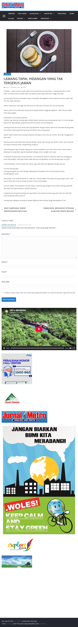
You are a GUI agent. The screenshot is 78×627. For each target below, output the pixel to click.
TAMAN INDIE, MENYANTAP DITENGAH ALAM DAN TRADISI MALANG (58, 209)
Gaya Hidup (22, 14)
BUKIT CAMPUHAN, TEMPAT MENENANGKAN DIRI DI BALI (15, 209)
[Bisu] (70, 348)
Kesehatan (45, 18)
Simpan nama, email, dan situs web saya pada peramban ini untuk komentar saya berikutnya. (39, 293)
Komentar (6, 234)
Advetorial (62, 14)
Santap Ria (48, 14)
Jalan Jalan (34, 14)
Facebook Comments (24, 225)
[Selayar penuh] (74, 348)
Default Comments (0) (9, 225)
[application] (39, 329)
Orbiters (11, 14)
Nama (5, 262)
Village (11, 18)
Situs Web (5, 282)
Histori (20, 18)
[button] (40, 13)
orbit (24, 87)
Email (4, 272)
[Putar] (4, 348)
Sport (72, 14)
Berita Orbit (32, 18)
